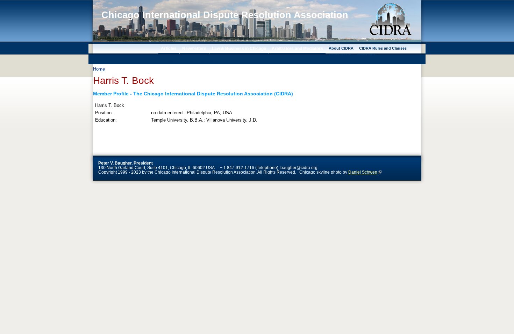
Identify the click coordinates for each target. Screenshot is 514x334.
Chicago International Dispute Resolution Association (224, 15)
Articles (169, 48)
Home (99, 69)
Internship (366, 55)
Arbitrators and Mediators (297, 48)
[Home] (114, 35)
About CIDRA (341, 48)
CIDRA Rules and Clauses (383, 48)
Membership (340, 55)
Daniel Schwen (362, 172)
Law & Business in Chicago (239, 48)
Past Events (209, 61)
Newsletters (194, 48)
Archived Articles (176, 61)
